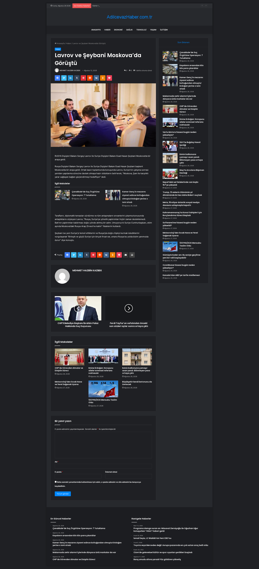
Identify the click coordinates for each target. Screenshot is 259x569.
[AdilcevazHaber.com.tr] (129, 17)
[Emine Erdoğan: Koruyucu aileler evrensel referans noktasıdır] (103, 357)
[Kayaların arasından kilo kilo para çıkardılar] (170, 69)
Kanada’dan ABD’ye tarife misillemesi (181, 275)
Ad (57, 462)
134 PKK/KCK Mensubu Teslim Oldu (102, 401)
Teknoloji (141, 30)
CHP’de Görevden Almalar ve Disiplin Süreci (69, 369)
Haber (107, 30)
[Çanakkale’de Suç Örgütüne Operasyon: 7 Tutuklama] (62, 195)
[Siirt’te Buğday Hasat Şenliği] (170, 146)
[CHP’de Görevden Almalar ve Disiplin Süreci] (69, 357)
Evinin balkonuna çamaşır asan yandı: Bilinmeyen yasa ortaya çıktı (136, 370)
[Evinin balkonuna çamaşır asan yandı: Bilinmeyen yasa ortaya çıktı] (137, 357)
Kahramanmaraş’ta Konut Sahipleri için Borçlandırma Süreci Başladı (182, 214)
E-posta (59, 472)
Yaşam (153, 30)
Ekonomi (118, 30)
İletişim (164, 30)
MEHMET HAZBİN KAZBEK (70, 70)
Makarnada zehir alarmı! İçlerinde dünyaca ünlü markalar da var (179, 97)
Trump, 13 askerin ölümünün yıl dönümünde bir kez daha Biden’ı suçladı (182, 193)
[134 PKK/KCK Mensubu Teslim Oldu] (103, 389)
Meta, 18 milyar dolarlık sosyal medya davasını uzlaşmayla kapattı (181, 204)
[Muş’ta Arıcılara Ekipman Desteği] (170, 174)
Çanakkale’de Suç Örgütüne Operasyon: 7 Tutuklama (191, 55)
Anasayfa (96, 30)
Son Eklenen (184, 42)
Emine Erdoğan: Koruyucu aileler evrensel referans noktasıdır (100, 370)
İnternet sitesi (111, 472)
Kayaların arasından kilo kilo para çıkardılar (192, 67)
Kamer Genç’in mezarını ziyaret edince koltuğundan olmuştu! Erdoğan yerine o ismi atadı (130, 6)
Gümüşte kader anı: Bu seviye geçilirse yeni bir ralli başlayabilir (181, 256)
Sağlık (129, 30)
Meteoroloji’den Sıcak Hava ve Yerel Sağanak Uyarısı (68, 383)
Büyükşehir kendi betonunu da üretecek (137, 383)
